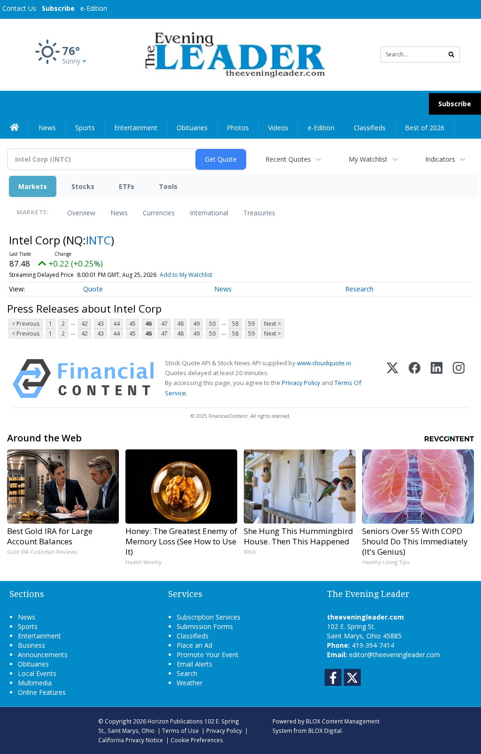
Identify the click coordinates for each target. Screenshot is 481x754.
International (209, 212)
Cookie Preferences (197, 740)
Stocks (82, 186)
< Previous (25, 324)
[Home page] (233, 53)
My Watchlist (368, 159)
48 (180, 324)
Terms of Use (180, 730)
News (119, 212)
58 (235, 324)
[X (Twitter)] (392, 378)
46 (148, 324)
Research (359, 288)
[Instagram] (458, 378)
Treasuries (259, 212)
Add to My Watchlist (186, 275)
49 (196, 324)
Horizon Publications (175, 721)
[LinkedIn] (436, 378)
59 (251, 324)
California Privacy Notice (130, 740)
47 (164, 324)
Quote (93, 288)
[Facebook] (414, 378)
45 (132, 324)
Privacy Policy (301, 382)
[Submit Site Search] (451, 54)
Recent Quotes (288, 159)
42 (84, 324)
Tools (168, 186)
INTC (98, 240)
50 (212, 324)
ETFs (126, 186)
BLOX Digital (324, 730)
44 (116, 324)
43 (100, 324)
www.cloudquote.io (324, 363)
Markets (32, 186)
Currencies (159, 212)
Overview (81, 212)
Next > (272, 324)
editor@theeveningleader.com (394, 654)
